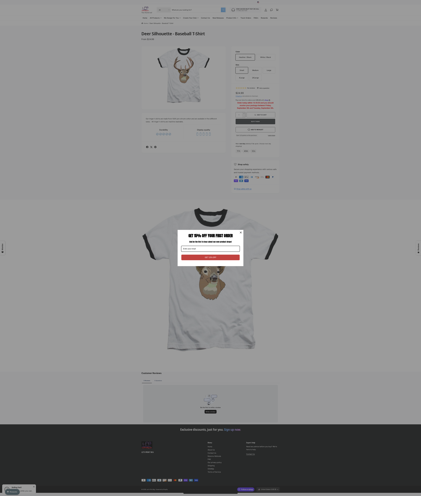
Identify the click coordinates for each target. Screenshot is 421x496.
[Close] (240, 232)
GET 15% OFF (210, 257)
